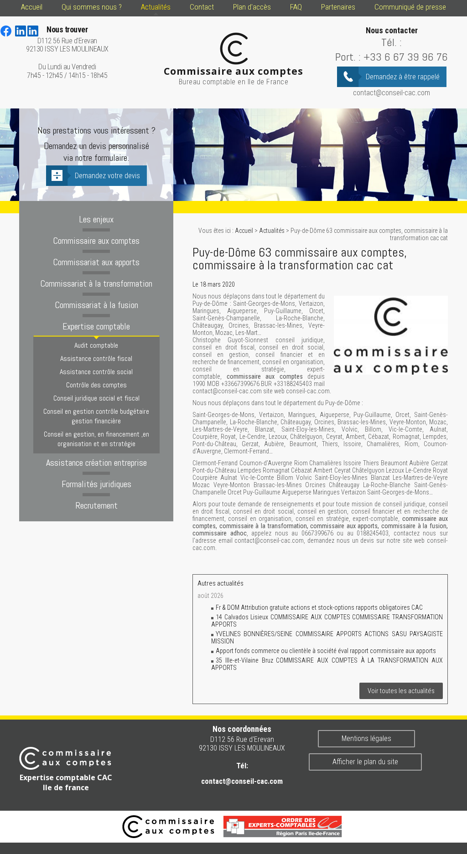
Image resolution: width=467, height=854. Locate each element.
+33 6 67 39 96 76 (405, 57)
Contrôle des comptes (96, 385)
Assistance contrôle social (96, 371)
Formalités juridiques (96, 484)
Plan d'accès (252, 6)
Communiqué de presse (410, 6)
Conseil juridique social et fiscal (96, 398)
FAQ (296, 6)
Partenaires (338, 6)
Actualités (156, 6)
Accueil (31, 6)
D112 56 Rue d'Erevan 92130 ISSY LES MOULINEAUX (67, 39)
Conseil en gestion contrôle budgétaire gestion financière (96, 416)
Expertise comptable (96, 326)
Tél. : (391, 42)
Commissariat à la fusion (96, 305)
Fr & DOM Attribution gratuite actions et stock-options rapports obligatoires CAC (319, 607)
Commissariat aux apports (96, 262)
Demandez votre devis (107, 175)
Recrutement (96, 505)
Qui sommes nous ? (92, 6)
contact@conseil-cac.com (391, 92)
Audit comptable (96, 345)
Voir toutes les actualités (401, 691)
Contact (202, 6)
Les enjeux (96, 219)
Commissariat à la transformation (96, 283)
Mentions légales (366, 738)
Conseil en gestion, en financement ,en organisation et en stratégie (96, 438)
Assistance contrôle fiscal (96, 358)
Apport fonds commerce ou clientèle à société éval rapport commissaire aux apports (326, 650)
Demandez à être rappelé (403, 76)
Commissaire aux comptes (96, 241)
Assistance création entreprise (96, 462)
